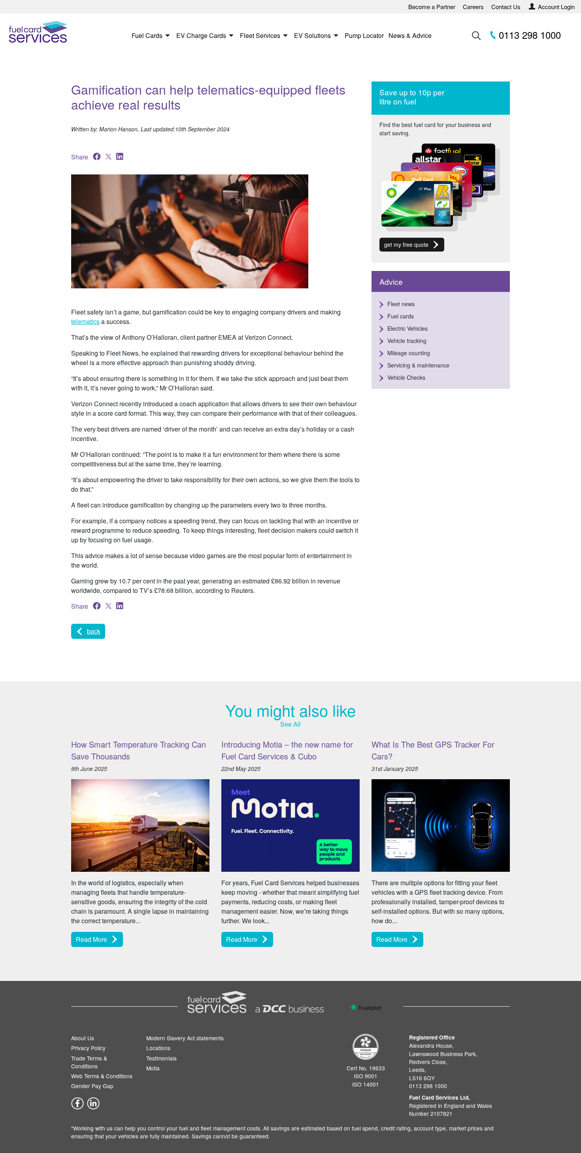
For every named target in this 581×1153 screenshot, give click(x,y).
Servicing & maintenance (418, 365)
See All (290, 724)
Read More (91, 939)
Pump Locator (364, 35)
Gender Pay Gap (92, 1086)
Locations (158, 1048)
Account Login (556, 6)
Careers (473, 6)
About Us (82, 1038)
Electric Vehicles (407, 328)
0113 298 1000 (528, 35)
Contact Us (506, 6)
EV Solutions (312, 35)
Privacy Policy (88, 1048)
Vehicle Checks (406, 377)
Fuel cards (400, 316)
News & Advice (410, 35)
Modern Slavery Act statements (185, 1038)
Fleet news (401, 304)
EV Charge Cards (201, 35)
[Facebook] (77, 1102)
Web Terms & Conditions (101, 1076)
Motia (153, 1068)
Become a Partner (431, 6)
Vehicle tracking (406, 341)
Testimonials (161, 1058)
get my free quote (406, 244)
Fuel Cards (147, 35)
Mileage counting (408, 353)
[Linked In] (93, 1102)
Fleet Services (260, 35)
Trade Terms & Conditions (89, 1062)
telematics (85, 321)
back (93, 631)
